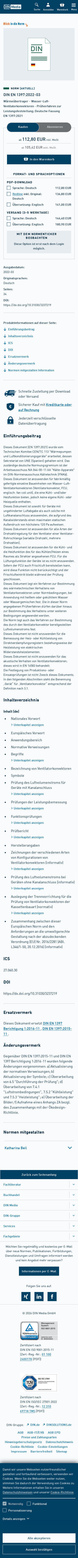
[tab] (39, 1148)
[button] (48, 7)
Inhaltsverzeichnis (20, 336)
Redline (17, 194)
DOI (10, 349)
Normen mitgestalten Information (30, 370)
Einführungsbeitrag (20, 329)
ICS (10, 343)
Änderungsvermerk (21, 363)
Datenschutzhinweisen (18, 1492)
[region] (39, 1496)
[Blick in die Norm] (39, 50)
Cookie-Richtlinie (62, 1492)
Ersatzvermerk (18, 356)
